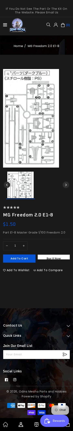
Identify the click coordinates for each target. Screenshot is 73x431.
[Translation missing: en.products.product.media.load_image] (20, 185)
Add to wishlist (18, 270)
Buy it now (54, 258)
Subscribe (65, 354)
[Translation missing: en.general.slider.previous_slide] (7, 185)
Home (18, 46)
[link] (5, 426)
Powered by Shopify (36, 396)
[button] (50, 24)
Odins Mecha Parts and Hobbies (43, 391)
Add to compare (50, 270)
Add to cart (19, 258)
